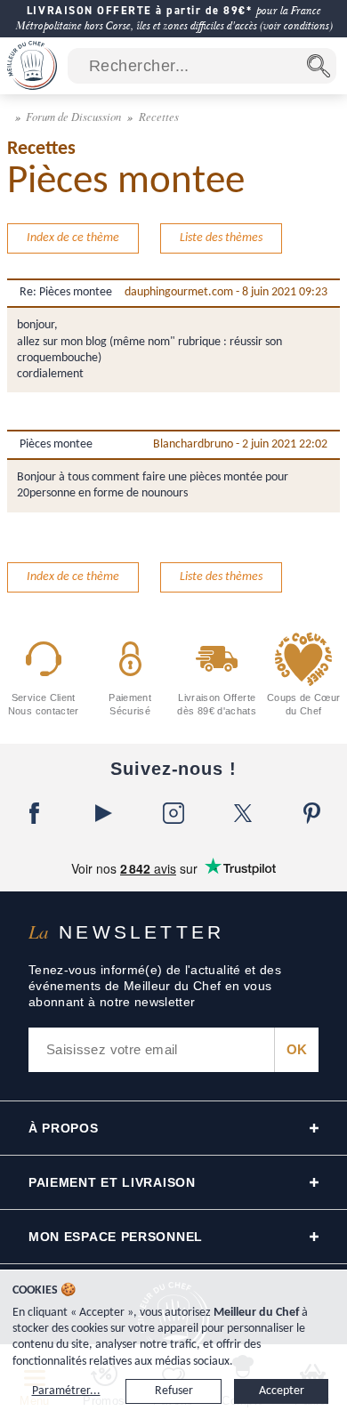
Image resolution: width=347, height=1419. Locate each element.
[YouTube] (104, 813)
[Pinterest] (312, 813)
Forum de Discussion (75, 116)
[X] (243, 813)
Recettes (159, 116)
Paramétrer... (66, 1391)
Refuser (174, 1391)
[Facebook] (34, 813)
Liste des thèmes (221, 238)
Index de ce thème (73, 238)
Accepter (281, 1391)
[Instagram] (173, 813)
